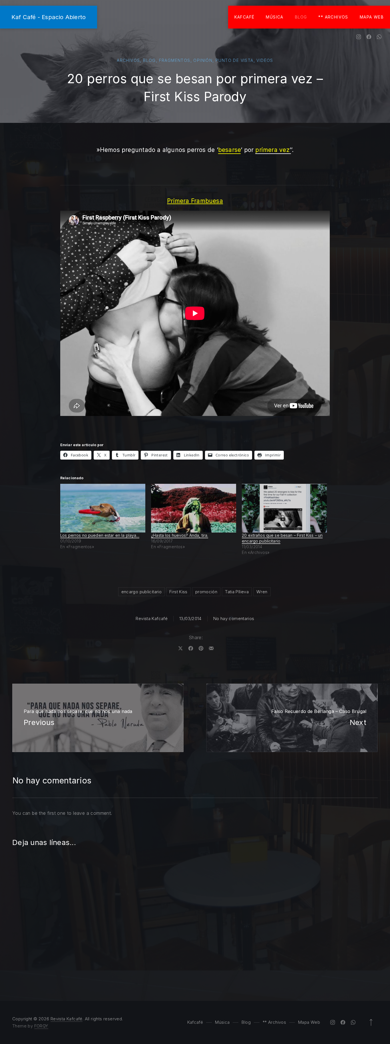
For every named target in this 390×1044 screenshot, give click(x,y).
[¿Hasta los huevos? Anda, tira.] (193, 508)
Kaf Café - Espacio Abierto (48, 17)
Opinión (202, 60)
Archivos (128, 60)
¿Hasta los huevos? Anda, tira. (179, 535)
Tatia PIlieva (237, 591)
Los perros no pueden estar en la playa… (99, 535)
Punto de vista (235, 60)
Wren (262, 591)
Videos (264, 60)
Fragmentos (174, 60)
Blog (301, 17)
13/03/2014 (190, 618)
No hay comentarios (233, 618)
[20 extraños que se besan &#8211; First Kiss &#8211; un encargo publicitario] (284, 508)
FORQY (41, 1026)
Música (274, 17)
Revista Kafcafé (152, 618)
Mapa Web (372, 17)
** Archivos (333, 17)
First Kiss (178, 591)
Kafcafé (244, 17)
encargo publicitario (141, 591)
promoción (206, 591)
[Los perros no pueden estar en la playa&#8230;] (102, 508)
